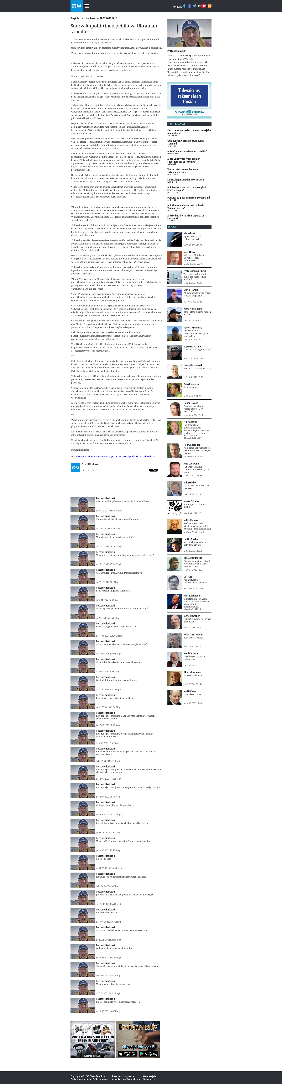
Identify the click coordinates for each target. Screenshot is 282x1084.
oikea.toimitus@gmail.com (126, 1079)
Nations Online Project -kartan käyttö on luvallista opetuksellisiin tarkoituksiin (116, 456)
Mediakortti (149, 1079)
